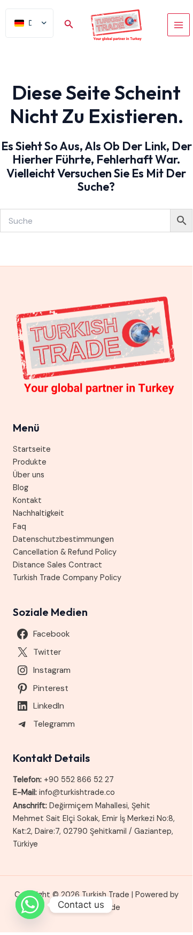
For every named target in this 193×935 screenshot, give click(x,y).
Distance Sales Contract (57, 565)
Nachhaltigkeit (38, 513)
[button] (69, 25)
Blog (20, 488)
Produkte (30, 462)
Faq (19, 527)
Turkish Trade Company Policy (67, 578)
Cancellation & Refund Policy (65, 552)
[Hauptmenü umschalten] (178, 24)
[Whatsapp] (30, 904)
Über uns (28, 475)
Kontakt (27, 500)
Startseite (32, 449)
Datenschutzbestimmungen (63, 539)
